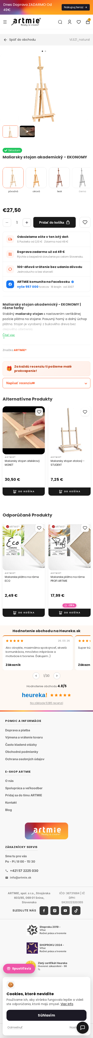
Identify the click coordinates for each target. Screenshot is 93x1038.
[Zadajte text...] (60, 22)
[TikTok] (76, 910)
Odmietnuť (14, 1027)
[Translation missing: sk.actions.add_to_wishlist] (39, 412)
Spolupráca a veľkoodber (24, 788)
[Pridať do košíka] (24, 491)
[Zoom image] (44, 97)
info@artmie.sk (20, 877)
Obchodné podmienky (21, 751)
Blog (8, 810)
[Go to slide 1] (42, 51)
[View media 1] (10, 131)
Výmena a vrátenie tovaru (24, 737)
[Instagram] (54, 910)
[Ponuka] (5, 22)
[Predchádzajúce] (36, 675)
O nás (9, 781)
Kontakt (11, 802)
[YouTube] (65, 910)
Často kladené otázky (21, 744)
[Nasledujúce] (56, 675)
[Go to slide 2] (45, 51)
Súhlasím (46, 1015)
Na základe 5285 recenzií (46, 703)
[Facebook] (44, 910)
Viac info (67, 1004)
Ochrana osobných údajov (24, 759)
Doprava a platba (17, 730)
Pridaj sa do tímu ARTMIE (23, 795)
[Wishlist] (85, 222)
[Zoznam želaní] (78, 22)
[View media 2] (27, 131)
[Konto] (69, 22)
